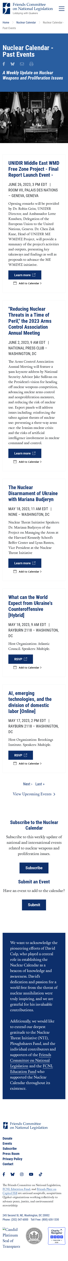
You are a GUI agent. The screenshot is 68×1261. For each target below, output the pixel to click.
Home (6, 22)
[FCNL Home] (25, 1129)
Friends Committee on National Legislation (30, 1060)
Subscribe (34, 868)
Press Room (11, 1154)
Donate (7, 1138)
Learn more (23, 275)
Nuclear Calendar (26, 22)
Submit (34, 905)
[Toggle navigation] (61, 8)
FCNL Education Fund (16, 1189)
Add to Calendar (29, 283)
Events (7, 1143)
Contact (8, 1164)
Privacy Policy (12, 1159)
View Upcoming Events (32, 794)
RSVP (19, 659)
